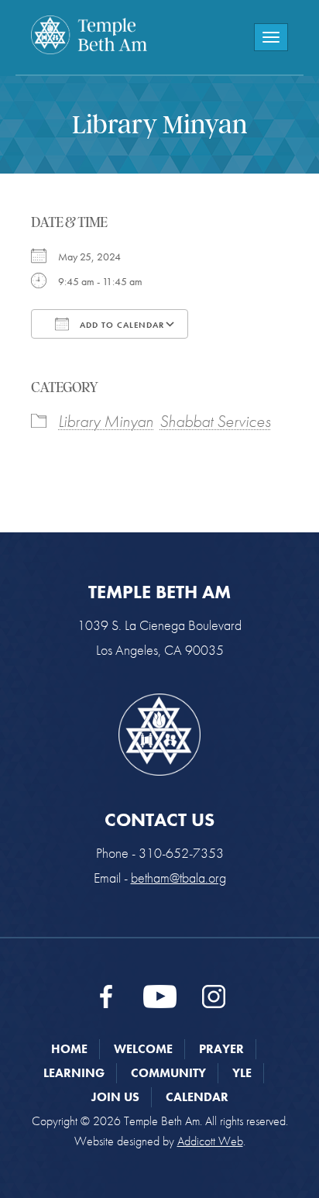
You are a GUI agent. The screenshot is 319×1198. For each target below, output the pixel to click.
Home (69, 1049)
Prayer (221, 1049)
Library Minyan (105, 421)
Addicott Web (210, 1141)
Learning (74, 1073)
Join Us (115, 1097)
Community (168, 1073)
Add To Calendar (120, 324)
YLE (242, 1073)
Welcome (143, 1049)
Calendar (197, 1097)
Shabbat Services (215, 421)
